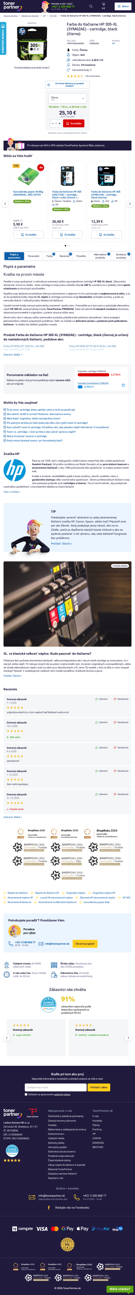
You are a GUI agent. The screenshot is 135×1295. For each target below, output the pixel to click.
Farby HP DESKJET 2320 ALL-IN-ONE (24, 346)
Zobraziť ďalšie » (13, 817)
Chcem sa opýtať (85, 943)
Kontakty (97, 1120)
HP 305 (53, 16)
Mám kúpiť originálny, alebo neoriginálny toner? (33, 418)
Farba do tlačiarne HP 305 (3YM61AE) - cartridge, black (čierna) (105, 194)
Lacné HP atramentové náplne (56, 897)
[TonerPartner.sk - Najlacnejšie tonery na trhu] (13, 6)
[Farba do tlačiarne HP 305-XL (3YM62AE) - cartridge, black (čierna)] (32, 61)
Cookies (52, 1125)
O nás (95, 1116)
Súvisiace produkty (121, 256)
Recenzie (64, 256)
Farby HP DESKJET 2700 (17, 349)
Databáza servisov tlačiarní (62, 1173)
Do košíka (76, 123)
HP (44, 16)
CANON (96, 1138)
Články (96, 1125)
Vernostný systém (57, 1147)
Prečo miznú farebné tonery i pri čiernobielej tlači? (35, 440)
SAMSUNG (98, 1142)
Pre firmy (97, 1129)
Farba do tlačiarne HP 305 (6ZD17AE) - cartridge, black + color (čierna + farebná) (66, 196)
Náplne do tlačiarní (30, 16)
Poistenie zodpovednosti (61, 1156)
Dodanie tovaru (56, 1133)
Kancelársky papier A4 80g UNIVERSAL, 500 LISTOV (28, 193)
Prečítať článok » (13, 675)
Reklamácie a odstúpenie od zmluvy (67, 1129)
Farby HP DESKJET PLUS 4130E (86, 349)
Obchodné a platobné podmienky (65, 1116)
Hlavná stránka (10, 16)
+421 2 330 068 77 (63, 6)
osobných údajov (62, 1094)
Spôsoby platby (56, 1142)
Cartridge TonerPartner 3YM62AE (93, 383)
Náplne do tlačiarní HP (47, 892)
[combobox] (67, 98)
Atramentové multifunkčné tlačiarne (57, 902)
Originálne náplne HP (104, 892)
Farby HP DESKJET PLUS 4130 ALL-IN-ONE (92, 346)
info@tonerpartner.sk (57, 943)
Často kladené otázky (59, 1160)
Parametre (33, 256)
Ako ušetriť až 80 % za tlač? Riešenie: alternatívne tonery (39, 414)
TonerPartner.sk (102, 1110)
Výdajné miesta (56, 1138)
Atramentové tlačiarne (19, 902)
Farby (49, 256)
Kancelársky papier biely (97, 902)
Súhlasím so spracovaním (49, 1094)
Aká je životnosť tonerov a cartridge (27, 436)
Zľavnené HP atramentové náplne (97, 897)
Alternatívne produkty (100, 256)
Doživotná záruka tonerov (61, 1151)
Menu (125, 6)
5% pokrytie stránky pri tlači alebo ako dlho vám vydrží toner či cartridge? (47, 422)
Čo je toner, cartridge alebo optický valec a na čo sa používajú (41, 409)
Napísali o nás (55, 1178)
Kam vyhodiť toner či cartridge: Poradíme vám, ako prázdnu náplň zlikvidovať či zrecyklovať (58, 427)
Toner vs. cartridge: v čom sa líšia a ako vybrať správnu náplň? (41, 431)
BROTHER (97, 1147)
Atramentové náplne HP (20, 897)
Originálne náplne (75, 892)
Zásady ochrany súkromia (62, 1120)
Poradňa (81, 256)
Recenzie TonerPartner (60, 1169)
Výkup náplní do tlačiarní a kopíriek (66, 1164)
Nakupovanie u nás (60, 1110)
